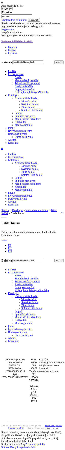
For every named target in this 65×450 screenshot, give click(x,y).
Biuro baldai (27, 107)
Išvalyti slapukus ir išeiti (22, 447)
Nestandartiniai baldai (26, 98)
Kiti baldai (20, 122)
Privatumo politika (35, 444)
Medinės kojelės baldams (28, 119)
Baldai (18, 77)
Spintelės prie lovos (25, 116)
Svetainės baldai (29, 104)
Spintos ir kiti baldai (31, 110)
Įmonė (11, 127)
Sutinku (5, 447)
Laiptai (18, 113)
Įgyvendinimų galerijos (20, 130)
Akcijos (12, 139)
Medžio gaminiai (23, 124)
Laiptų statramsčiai (24, 89)
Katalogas (13, 95)
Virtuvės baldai (29, 101)
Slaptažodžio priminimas (14, 20)
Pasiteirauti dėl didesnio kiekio (17, 41)
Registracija (7, 29)
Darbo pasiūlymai (17, 133)
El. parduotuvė (16, 74)
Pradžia (12, 71)
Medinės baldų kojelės (26, 80)
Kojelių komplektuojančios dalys (32, 92)
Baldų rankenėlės (24, 86)
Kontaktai (13, 142)
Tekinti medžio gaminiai (27, 83)
